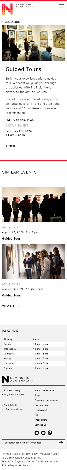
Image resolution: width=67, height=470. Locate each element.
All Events (12, 21)
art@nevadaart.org (12, 409)
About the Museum (44, 390)
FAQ (36, 415)
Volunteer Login (49, 453)
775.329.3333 (9, 405)
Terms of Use (10, 453)
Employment (41, 410)
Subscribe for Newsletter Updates (23, 442)
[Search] (61, 6)
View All (8, 306)
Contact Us (40, 425)
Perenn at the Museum (46, 400)
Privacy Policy (29, 453)
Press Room (41, 420)
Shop (37, 395)
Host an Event (42, 405)
